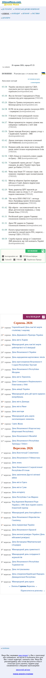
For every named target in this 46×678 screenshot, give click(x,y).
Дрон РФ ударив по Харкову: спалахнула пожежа (21, 224)
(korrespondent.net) (25, 91)
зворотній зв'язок (23, 670)
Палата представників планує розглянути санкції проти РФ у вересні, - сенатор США (26, 232)
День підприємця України (23, 525)
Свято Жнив (17, 424)
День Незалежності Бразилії (24, 530)
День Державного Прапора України (27, 335)
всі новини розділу (34, 79)
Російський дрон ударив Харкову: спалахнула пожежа (23, 217)
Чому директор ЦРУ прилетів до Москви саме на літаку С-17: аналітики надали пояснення (26, 191)
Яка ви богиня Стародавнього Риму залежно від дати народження (24, 97)
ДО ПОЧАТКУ (7, 9)
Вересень (31, 586)
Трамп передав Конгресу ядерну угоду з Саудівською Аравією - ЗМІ (26, 132)
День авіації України (21, 389)
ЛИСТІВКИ (36, 13)
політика (6, 648)
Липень (14, 586)
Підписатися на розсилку (33, 590)
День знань (17, 462)
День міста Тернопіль (21, 377)
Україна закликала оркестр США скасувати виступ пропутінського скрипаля (23, 89)
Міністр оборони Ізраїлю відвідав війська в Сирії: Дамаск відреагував (24, 181)
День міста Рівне (19, 406)
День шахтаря (18, 411)
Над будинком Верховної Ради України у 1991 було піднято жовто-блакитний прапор (27, 505)
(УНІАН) (39, 98)
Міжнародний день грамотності (26, 549)
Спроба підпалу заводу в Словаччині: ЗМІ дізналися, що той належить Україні (26, 240)
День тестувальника (20, 569)
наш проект (23, 655)
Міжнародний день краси (23, 582)
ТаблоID (8, 260)
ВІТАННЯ (26, 13)
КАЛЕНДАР (15, 13)
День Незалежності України (24, 352)
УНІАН (18, 260)
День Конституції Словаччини (25, 453)
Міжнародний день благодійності (26, 512)
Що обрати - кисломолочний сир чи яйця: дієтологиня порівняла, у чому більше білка (24, 209)
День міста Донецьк (20, 401)
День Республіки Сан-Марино (25, 497)
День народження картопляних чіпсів (28, 357)
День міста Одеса (19, 482)
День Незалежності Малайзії (24, 436)
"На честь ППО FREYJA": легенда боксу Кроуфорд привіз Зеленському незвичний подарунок (24, 200)
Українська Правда (33, 260)
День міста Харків (20, 340)
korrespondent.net (11, 256)
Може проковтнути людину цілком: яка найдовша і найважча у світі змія (26, 123)
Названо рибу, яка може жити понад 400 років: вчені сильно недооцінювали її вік (26, 148)
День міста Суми (19, 487)
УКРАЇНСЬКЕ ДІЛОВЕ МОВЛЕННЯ (27, 9)
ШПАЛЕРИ (6, 18)
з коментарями (35, 82)
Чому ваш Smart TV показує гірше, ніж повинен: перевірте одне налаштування (26, 173)
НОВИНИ (5, 13)
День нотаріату (18, 492)
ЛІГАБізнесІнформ (29, 256)
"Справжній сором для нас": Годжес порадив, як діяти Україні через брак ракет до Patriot (24, 165)
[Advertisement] (23, 42)
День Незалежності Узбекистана (26, 458)
